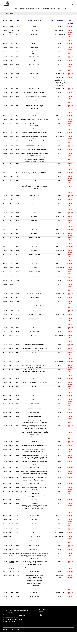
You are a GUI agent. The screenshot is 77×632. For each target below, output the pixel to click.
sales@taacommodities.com (11, 617)
